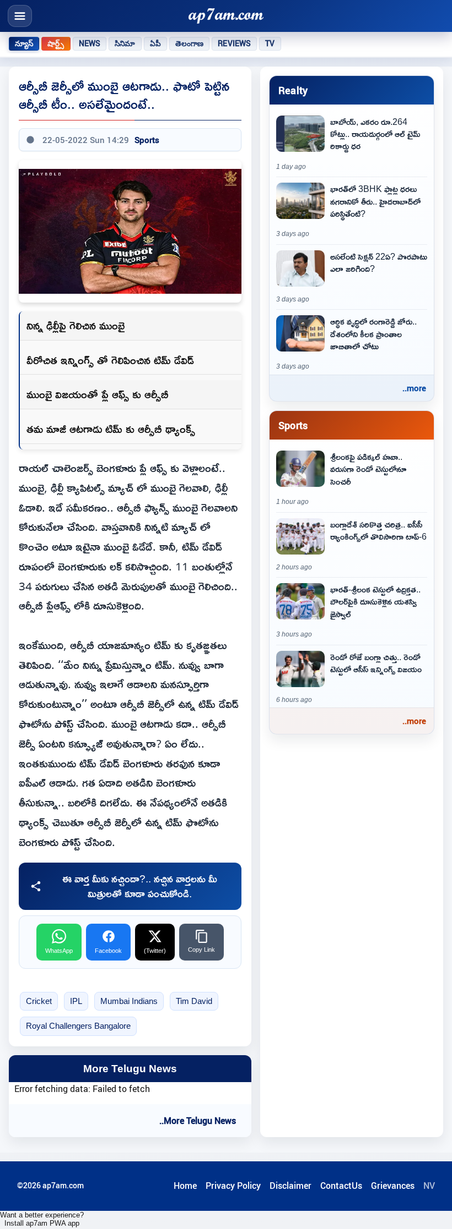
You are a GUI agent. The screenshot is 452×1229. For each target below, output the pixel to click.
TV (270, 43)
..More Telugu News (197, 1121)
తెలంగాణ (189, 43)
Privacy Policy (233, 1185)
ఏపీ (155, 43)
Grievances (393, 1185)
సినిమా (125, 43)
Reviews (234, 43)
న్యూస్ (24, 43)
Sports (146, 139)
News (90, 43)
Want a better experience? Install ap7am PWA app (42, 1219)
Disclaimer (290, 1185)
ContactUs (341, 1185)
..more (414, 387)
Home (185, 1185)
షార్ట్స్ (55, 43)
